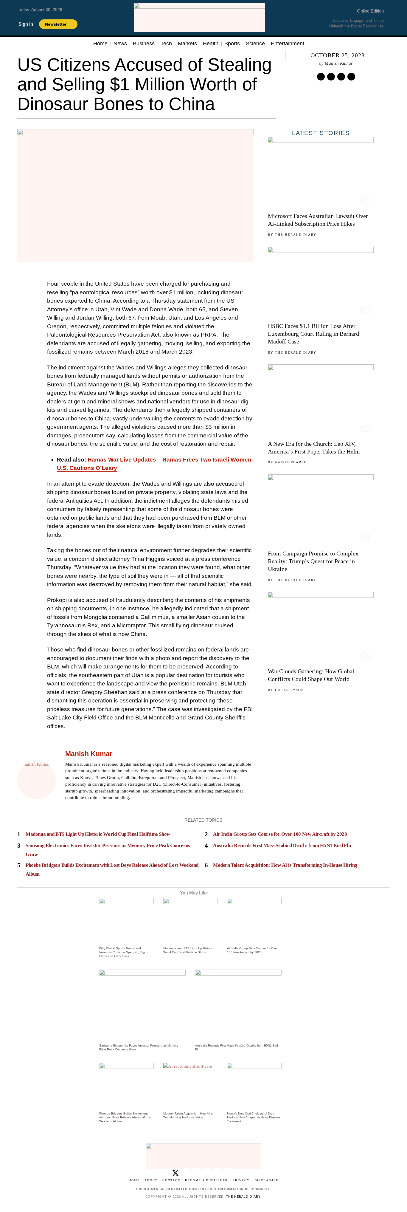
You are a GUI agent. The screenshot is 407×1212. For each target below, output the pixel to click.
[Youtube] (228, 1173)
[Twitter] (321, 77)
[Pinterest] (331, 77)
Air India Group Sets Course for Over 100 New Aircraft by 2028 (280, 834)
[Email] (351, 77)
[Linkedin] (341, 77)
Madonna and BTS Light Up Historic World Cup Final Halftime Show (98, 834)
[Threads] (217, 1173)
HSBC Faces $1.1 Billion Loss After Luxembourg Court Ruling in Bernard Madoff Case (313, 334)
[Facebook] (68, 806)
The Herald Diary (295, 234)
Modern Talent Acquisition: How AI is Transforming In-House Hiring (285, 865)
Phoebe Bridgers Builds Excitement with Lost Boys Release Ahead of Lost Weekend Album (125, 1117)
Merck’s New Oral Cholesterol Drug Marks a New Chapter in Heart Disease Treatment (253, 1117)
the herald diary (243, 1197)
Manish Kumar (339, 63)
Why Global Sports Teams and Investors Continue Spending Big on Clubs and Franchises (124, 952)
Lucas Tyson (289, 690)
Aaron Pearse (291, 462)
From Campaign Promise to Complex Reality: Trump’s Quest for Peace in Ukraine (313, 561)
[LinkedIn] (91, 806)
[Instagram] (83, 806)
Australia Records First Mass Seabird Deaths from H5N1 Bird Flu (282, 845)
